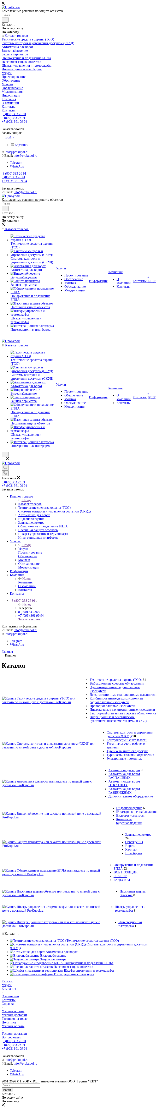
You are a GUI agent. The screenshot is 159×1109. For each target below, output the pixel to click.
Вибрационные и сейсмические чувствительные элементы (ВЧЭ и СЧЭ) (118, 719)
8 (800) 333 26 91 (14, 114)
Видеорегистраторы (130, 815)
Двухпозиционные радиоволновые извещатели (123, 694)
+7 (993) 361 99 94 (14, 121)
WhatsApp (17, 166)
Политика (9, 1022)
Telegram (16, 162)
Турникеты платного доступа (127, 751)
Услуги (23, 548)
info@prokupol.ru (16, 152)
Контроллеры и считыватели (127, 740)
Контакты (9, 1000)
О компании (10, 996)
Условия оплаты (13, 1011)
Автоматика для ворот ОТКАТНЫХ (124, 783)
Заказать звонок (29, 619)
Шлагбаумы (133, 853)
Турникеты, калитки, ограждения (130, 755)
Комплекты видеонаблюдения (129, 821)
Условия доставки (14, 1015)
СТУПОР (120, 876)
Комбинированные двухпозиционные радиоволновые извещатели (116, 700)
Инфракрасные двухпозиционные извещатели (122, 709)
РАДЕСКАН (122, 880)
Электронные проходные (124, 758)
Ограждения (134, 842)
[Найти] (5, 20)
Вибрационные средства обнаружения (117, 683)
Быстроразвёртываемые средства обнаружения (123, 713)
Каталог (7, 981)
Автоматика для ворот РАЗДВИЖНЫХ (124, 790)
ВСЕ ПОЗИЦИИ (126, 872)
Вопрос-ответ (11, 1037)
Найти (7, 1089)
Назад (26, 500)
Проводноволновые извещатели (112, 706)
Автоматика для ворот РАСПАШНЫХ (124, 775)
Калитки (131, 849)
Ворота (130, 845)
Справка (8, 1003)
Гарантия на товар (15, 1018)
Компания (25, 582)
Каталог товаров (30, 504)
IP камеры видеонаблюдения (136, 811)
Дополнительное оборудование (130, 796)
